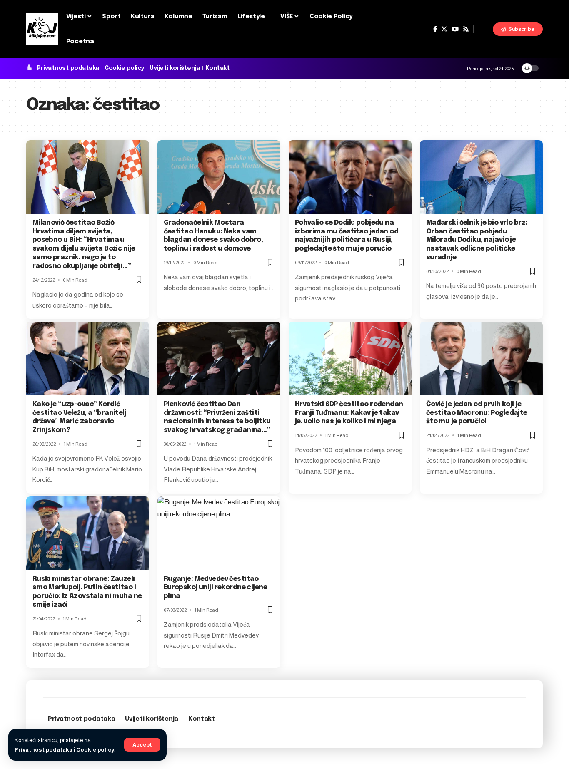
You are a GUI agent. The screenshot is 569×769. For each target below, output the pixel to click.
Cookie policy (95, 750)
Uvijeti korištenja (175, 68)
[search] (483, 29)
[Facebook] (435, 29)
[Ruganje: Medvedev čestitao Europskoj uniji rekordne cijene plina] (218, 533)
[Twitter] (444, 29)
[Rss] (466, 29)
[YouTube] (455, 29)
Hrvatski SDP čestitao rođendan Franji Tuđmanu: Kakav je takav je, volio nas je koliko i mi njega (349, 413)
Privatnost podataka (43, 750)
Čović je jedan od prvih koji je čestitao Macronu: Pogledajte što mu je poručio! (476, 413)
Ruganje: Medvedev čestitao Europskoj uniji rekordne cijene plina (215, 588)
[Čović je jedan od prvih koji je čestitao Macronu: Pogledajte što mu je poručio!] (481, 358)
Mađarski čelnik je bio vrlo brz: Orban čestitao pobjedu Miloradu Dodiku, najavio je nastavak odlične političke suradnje (476, 240)
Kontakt (217, 68)
